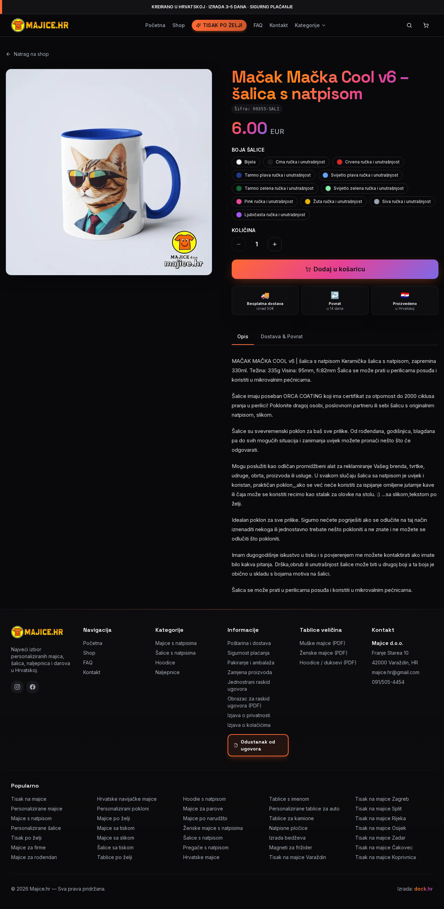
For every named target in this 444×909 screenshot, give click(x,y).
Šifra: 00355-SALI (256, 109)
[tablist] (335, 337)
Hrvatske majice (201, 857)
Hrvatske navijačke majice (127, 799)
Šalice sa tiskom (115, 847)
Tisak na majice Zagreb (382, 799)
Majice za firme (28, 847)
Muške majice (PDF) (322, 643)
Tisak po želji (222, 25)
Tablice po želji (114, 857)
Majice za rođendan (34, 857)
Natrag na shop (31, 54)
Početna (155, 25)
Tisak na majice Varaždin (297, 857)
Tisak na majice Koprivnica (385, 857)
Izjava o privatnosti (249, 715)
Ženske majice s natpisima (213, 828)
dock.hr (423, 889)
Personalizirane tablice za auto (304, 809)
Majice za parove (203, 809)
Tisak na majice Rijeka (380, 818)
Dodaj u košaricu (339, 269)
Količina (244, 230)
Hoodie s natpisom (204, 799)
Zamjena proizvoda (250, 672)
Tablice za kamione (291, 818)
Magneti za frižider (290, 847)
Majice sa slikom (115, 838)
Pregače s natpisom (206, 847)
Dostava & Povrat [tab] (282, 336)
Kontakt (279, 25)
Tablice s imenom (289, 799)
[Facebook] (32, 687)
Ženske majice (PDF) (324, 653)
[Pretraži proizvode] (409, 25)
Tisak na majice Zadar (380, 838)
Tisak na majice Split (378, 809)
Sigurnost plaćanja (249, 653)
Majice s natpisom (31, 818)
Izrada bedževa (287, 838)
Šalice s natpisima (175, 653)
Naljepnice (167, 672)
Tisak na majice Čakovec (384, 847)
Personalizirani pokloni (123, 809)
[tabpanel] (335, 471)
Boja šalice (248, 150)
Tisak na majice (28, 799)
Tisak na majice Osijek (380, 828)
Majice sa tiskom (116, 828)
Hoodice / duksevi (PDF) (328, 662)
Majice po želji (113, 818)
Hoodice (165, 662)
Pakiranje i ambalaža (251, 662)
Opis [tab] (242, 336)
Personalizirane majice (36, 809)
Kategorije (307, 25)
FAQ (258, 25)
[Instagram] (17, 687)
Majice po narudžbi (205, 818)
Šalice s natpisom (203, 838)
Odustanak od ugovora (258, 745)
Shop (178, 25)
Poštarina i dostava (249, 643)
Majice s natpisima (176, 643)
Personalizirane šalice (36, 828)
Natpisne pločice (288, 828)
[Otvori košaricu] (426, 25)
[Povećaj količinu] (275, 244)
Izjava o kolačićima (249, 725)
